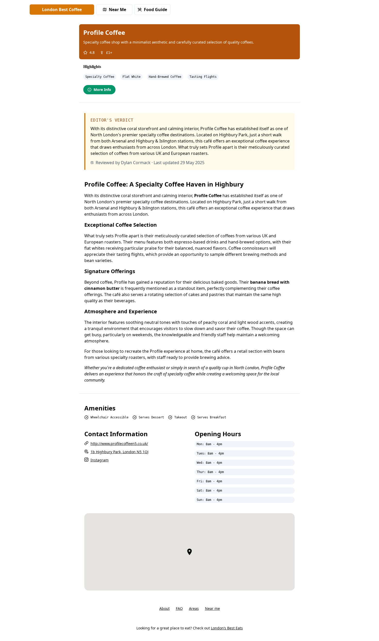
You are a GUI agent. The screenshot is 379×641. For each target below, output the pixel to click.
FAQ (179, 608)
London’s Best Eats (227, 628)
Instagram (99, 460)
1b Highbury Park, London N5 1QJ (119, 451)
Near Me (117, 9)
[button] (189, 552)
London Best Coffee (62, 9)
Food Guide (155, 9)
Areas (194, 608)
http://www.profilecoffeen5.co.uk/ (119, 443)
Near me (212, 608)
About (164, 608)
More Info (102, 89)
